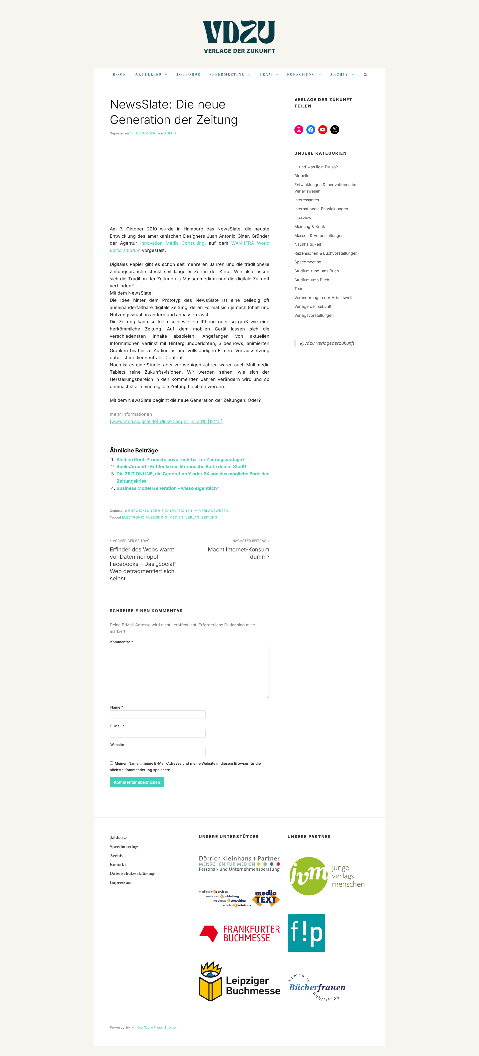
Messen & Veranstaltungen (319, 235)
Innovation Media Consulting (172, 243)
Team (266, 74)
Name (116, 707)
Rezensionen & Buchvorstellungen (326, 253)
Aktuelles (148, 74)
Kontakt (118, 864)
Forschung (301, 74)
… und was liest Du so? (316, 166)
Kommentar (121, 642)
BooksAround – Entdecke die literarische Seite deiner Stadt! (181, 466)
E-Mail (117, 726)
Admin (170, 133)
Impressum (121, 882)
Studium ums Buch (311, 279)
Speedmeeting (227, 74)
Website (117, 744)
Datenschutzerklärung (132, 873)
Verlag (192, 517)
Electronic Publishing (144, 517)
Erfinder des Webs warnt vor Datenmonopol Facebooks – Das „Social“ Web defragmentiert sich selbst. (143, 560)
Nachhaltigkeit (307, 244)
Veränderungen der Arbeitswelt (323, 297)
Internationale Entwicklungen (321, 208)
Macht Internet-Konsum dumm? (238, 549)
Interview (302, 217)
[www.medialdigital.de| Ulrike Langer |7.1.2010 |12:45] (166, 421)
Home (119, 74)
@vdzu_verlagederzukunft (327, 343)
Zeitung (210, 517)
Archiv (339, 74)
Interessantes (306, 199)
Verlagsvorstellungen (314, 315)
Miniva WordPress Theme (153, 1027)
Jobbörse (188, 74)
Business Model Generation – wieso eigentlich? (168, 488)
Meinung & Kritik (309, 226)
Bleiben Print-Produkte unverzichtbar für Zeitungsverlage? (181, 459)
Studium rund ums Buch (316, 270)
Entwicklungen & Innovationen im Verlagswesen (178, 511)
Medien (176, 517)
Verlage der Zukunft (312, 306)
